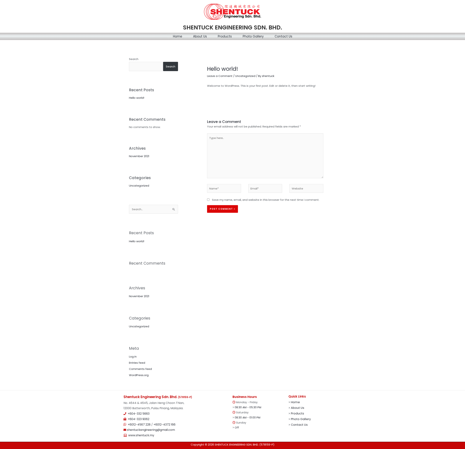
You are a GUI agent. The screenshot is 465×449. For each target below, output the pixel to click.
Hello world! (136, 98)
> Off (235, 427)
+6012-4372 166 (164, 424)
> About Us (296, 408)
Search (133, 59)
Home (177, 36)
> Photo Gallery (299, 419)
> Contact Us (298, 425)
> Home (294, 402)
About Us (200, 36)
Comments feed (140, 369)
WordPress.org (139, 375)
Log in (133, 356)
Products (225, 36)
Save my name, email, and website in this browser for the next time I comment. (265, 200)
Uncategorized (139, 185)
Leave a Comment (219, 76)
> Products (296, 413)
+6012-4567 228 (139, 424)
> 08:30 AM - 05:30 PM (246, 407)
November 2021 (139, 156)
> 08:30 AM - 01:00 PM (246, 417)
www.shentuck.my (141, 435)
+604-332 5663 (138, 414)
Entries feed (137, 363)
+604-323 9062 (138, 419)
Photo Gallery (253, 36)
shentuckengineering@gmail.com (150, 430)
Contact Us (283, 36)
